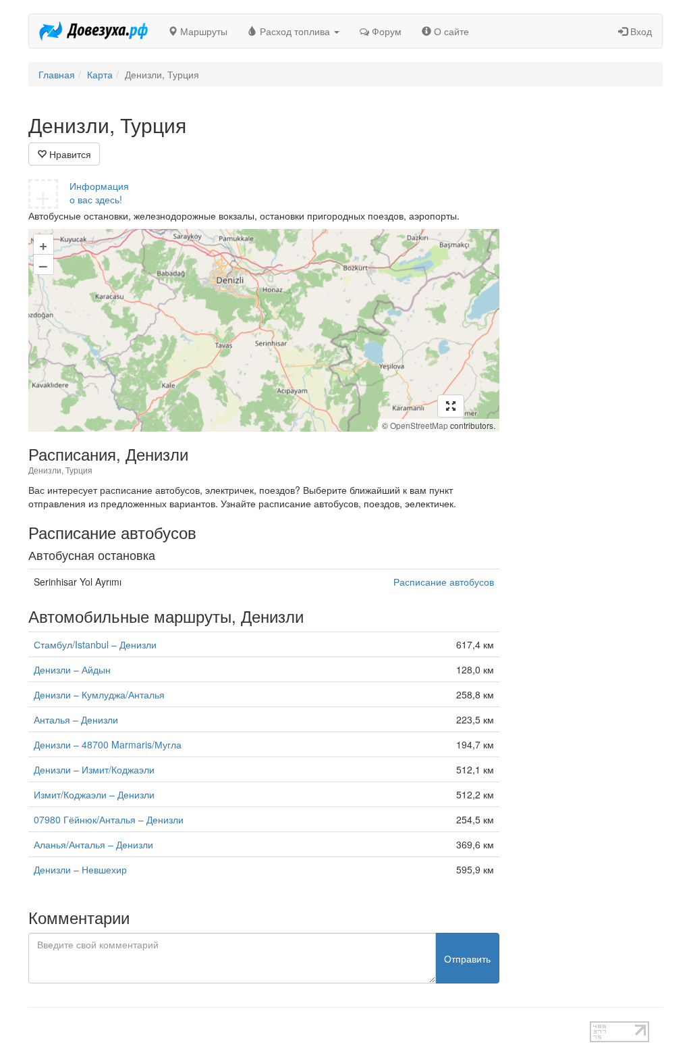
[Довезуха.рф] (93, 31)
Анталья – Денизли (76, 719)
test (308, 1028)
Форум (385, 31)
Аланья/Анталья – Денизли (93, 844)
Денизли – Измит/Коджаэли (94, 769)
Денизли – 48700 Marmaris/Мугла (108, 744)
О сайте (450, 31)
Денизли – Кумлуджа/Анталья (99, 694)
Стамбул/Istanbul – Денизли (95, 644)
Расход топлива (295, 31)
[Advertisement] (591, 316)
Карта (100, 74)
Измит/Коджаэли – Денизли (94, 794)
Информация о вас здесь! (99, 192)
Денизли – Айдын (72, 669)
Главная (56, 74)
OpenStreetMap (419, 425)
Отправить (467, 958)
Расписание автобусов (443, 581)
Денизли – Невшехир (80, 869)
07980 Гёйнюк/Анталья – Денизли (109, 819)
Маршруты (202, 31)
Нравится (69, 154)
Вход (640, 31)
